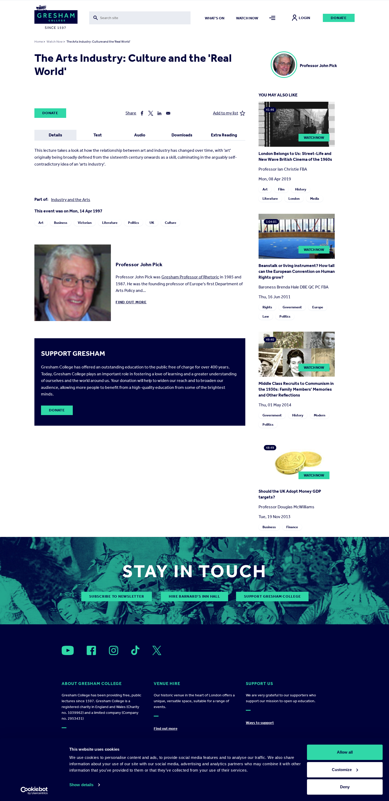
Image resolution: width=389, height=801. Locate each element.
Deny (345, 787)
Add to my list (225, 112)
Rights (267, 307)
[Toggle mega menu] (272, 18)
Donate (339, 18)
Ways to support (260, 722)
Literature (109, 223)
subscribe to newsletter (116, 596)
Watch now (247, 18)
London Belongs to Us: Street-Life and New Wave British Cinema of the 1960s (295, 156)
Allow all (345, 752)
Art (40, 223)
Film (281, 189)
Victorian (85, 223)
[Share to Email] (168, 113)
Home (38, 41)
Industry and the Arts (70, 199)
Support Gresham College (272, 596)
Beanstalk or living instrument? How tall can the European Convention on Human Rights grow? (297, 271)
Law (266, 316)
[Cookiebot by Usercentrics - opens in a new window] (34, 791)
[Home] (56, 18)
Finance (292, 527)
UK (152, 223)
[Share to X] (150, 113)
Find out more (131, 302)
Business (60, 223)
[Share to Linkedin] (159, 113)
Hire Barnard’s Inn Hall (194, 596)
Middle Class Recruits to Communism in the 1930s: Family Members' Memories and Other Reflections (296, 389)
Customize (342, 769)
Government (292, 307)
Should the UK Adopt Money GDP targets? (290, 494)
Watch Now (55, 41)
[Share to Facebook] (142, 113)
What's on (214, 18)
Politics (133, 223)
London (294, 199)
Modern (319, 415)
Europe (317, 307)
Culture (170, 223)
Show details (81, 784)
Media (314, 199)
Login (304, 18)
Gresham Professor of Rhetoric (190, 276)
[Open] (68, 650)
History (300, 189)
